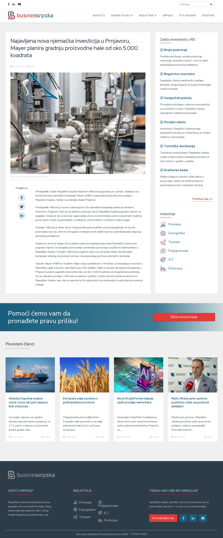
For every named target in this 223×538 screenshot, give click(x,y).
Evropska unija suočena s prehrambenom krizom (80, 400)
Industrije (146, 15)
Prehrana (174, 268)
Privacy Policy (139, 534)
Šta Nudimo (187, 15)
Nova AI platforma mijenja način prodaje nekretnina (135, 400)
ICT (170, 259)
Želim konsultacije (184, 317)
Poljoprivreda (177, 251)
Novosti (99, 15)
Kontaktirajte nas (163, 518)
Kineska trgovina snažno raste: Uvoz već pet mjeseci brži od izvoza (28, 402)
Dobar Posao (120, 15)
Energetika (176, 233)
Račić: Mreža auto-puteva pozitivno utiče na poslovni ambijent (190, 402)
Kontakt (208, 15)
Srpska (168, 15)
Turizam (173, 242)
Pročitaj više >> (202, 199)
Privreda (174, 224)
